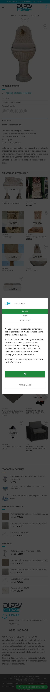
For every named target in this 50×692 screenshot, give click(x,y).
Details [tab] (25, 316)
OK (25, 374)
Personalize (25, 385)
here (19, 362)
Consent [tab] (25, 311)
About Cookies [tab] (25, 320)
